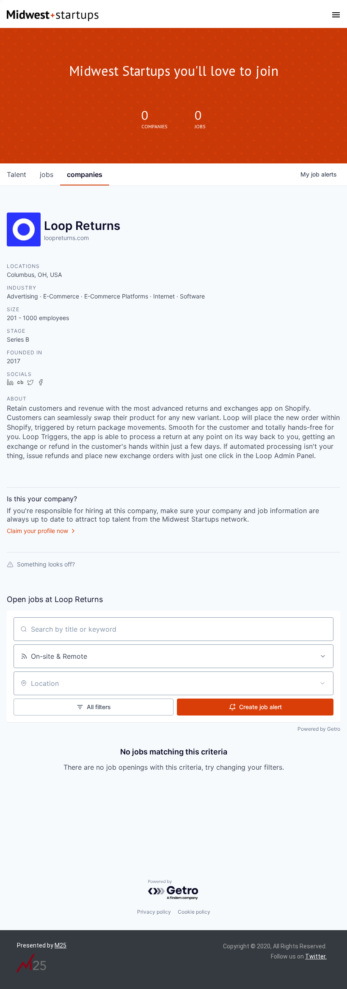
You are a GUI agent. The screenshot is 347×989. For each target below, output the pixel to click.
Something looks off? (46, 564)
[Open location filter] (322, 683)
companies (84, 174)
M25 (60, 945)
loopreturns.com (66, 237)
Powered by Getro (318, 729)
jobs (46, 174)
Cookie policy (194, 912)
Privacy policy (154, 912)
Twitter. (316, 956)
